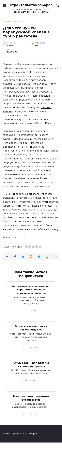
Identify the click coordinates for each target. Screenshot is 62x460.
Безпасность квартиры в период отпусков (31, 328)
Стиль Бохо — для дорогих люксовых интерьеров (31, 364)
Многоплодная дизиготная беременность (31, 398)
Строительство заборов (31, 5)
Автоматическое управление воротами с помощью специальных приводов (31, 289)
